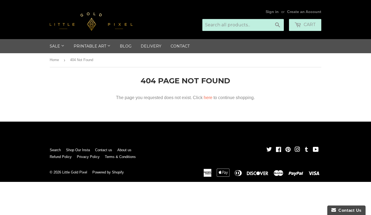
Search (55, 150)
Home (54, 60)
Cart (309, 24)
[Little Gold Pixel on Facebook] (278, 150)
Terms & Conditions (120, 157)
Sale (55, 46)
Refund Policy (61, 157)
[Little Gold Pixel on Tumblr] (306, 150)
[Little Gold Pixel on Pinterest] (288, 150)
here (208, 97)
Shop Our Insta (78, 150)
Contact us (103, 150)
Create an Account (304, 12)
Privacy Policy (88, 157)
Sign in (272, 12)
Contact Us (348, 210)
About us (124, 150)
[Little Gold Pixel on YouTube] (316, 150)
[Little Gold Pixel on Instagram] (297, 150)
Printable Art (90, 46)
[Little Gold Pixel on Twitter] (269, 150)
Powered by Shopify (108, 172)
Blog (125, 46)
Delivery (151, 46)
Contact (180, 46)
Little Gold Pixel (74, 172)
